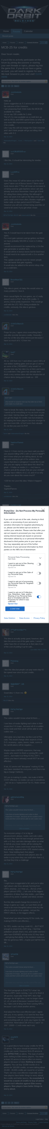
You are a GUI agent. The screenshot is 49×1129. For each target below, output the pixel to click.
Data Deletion (9, 618)
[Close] (43, 511)
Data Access (24, 618)
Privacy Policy (39, 618)
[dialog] (24, 564)
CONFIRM (15, 609)
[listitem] (24, 558)
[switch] (39, 564)
